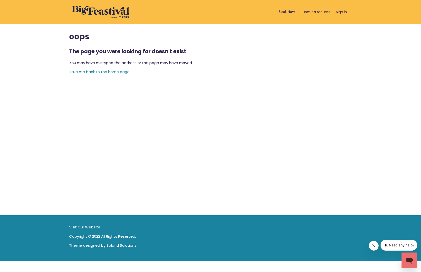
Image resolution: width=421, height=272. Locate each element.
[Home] (100, 11)
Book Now (287, 11)
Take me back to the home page (99, 71)
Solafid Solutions (121, 245)
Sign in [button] (341, 11)
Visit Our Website (84, 227)
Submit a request (315, 11)
